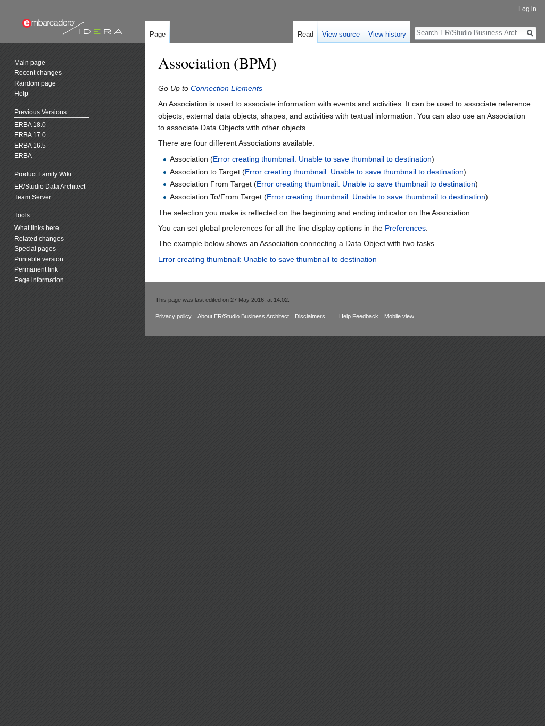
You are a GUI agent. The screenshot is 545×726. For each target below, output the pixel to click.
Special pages (35, 248)
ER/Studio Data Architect (49, 186)
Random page (35, 83)
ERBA (23, 155)
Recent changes (38, 73)
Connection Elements (226, 88)
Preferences (405, 228)
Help (21, 93)
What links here (36, 228)
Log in (527, 9)
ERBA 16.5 (30, 145)
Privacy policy (173, 316)
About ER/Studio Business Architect (243, 316)
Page (158, 34)
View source (341, 34)
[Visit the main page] (72, 26)
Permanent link (36, 269)
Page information (39, 280)
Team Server (32, 197)
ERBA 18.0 (30, 125)
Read (305, 34)
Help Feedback (358, 316)
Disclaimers (310, 316)
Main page (29, 62)
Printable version (38, 259)
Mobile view (399, 316)
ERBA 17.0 (30, 135)
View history (387, 34)
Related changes (39, 238)
